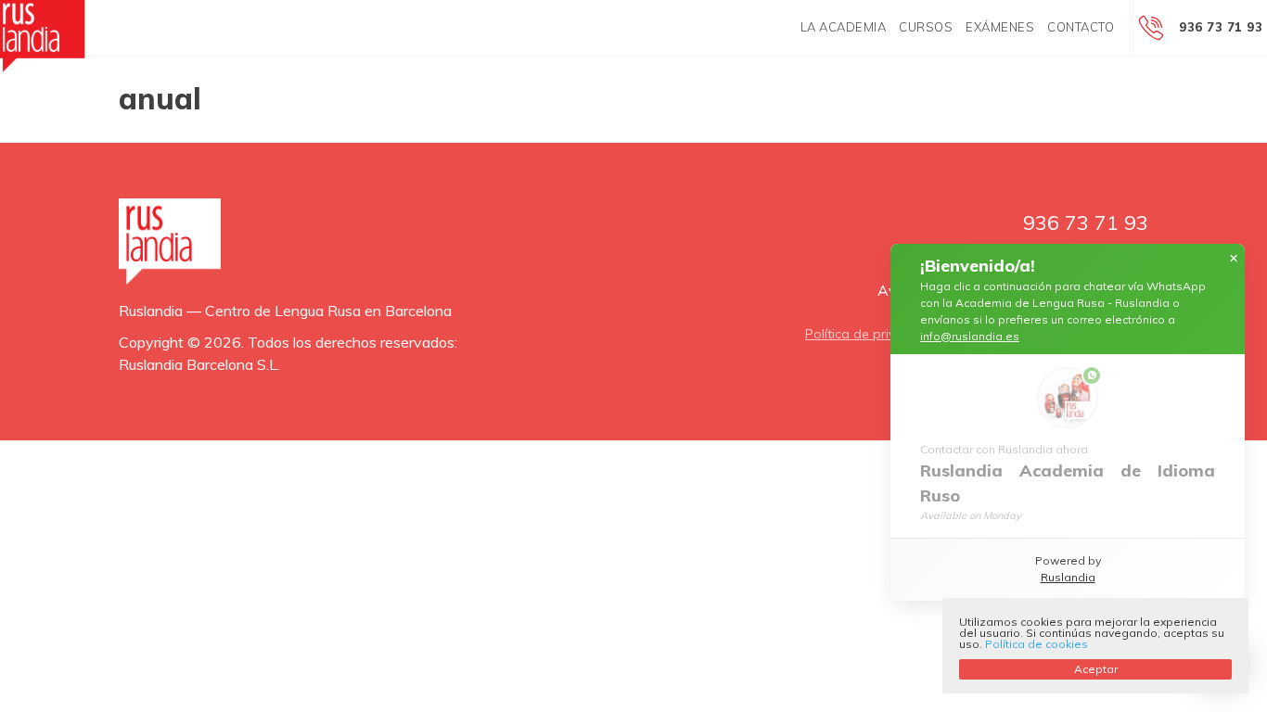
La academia (843, 26)
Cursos (926, 26)
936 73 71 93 (1220, 26)
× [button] (1233, 258)
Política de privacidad (871, 334)
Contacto (1080, 26)
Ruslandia (1068, 577)
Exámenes (1000, 26)
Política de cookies (1036, 644)
